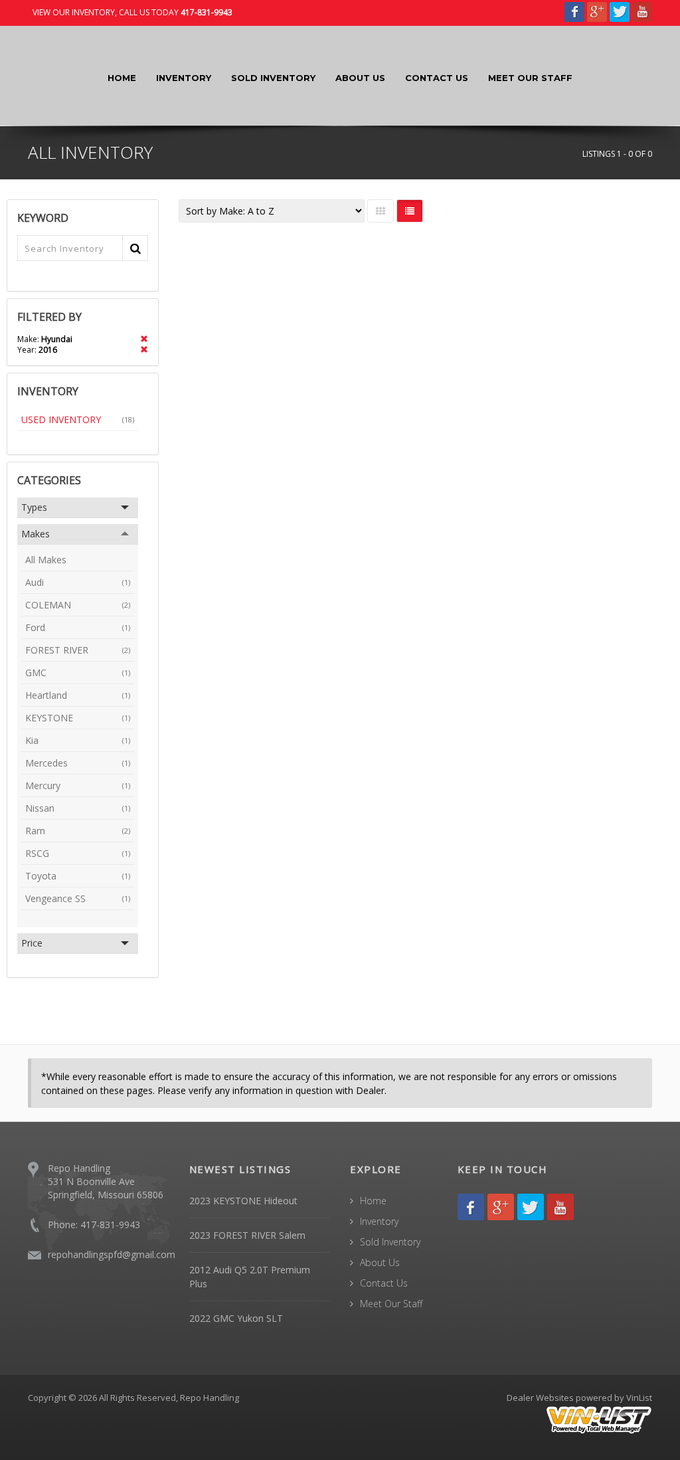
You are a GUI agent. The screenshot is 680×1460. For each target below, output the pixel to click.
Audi (77, 582)
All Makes (45, 559)
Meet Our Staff (530, 77)
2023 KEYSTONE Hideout (243, 1200)
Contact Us (436, 77)
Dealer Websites (540, 1398)
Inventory (183, 77)
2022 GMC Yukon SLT (236, 1318)
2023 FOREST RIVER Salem (247, 1235)
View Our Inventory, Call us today (132, 12)
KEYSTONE (77, 717)
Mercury (77, 785)
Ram (77, 830)
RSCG (77, 853)
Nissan (77, 808)
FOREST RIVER (77, 650)
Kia (77, 740)
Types (34, 507)
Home (122, 77)
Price (31, 943)
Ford (77, 627)
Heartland (77, 695)
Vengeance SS (77, 898)
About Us (360, 77)
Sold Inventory (273, 77)
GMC (77, 672)
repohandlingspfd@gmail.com (111, 1254)
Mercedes (77, 763)
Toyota (77, 875)
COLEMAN (77, 604)
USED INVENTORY (77, 419)
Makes (35, 533)
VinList (639, 1398)
